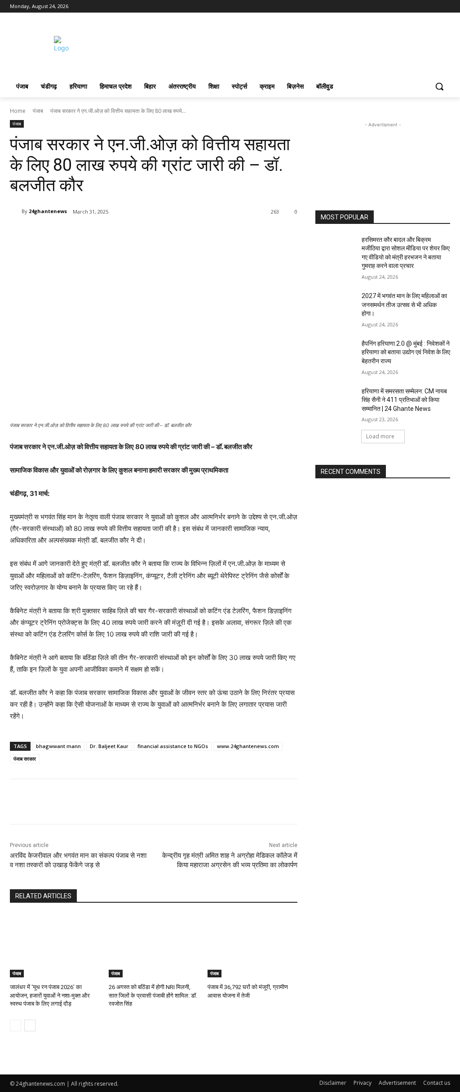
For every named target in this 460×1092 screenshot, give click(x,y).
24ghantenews (48, 211)
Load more (380, 436)
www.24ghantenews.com (248, 746)
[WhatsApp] (116, 235)
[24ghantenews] (16, 211)
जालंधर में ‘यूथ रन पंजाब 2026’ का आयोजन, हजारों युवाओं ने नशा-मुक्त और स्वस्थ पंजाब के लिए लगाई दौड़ (50, 995)
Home (18, 111)
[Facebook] (395, 6)
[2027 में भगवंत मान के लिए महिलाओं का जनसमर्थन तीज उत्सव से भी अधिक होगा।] (335, 306)
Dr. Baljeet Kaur (109, 746)
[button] (439, 86)
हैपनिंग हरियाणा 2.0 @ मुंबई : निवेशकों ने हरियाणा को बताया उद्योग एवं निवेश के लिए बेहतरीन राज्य (406, 352)
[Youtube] (445, 6)
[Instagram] (407, 6)
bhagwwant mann (58, 746)
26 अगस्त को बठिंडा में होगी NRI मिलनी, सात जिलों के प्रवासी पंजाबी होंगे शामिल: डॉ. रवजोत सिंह (153, 995)
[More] (137, 235)
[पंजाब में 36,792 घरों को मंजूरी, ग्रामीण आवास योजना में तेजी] (252, 945)
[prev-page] (15, 1025)
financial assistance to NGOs (172, 746)
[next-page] (29, 1025)
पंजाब (38, 111)
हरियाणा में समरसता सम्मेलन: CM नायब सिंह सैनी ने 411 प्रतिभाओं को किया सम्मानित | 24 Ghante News (404, 400)
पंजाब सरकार (24, 758)
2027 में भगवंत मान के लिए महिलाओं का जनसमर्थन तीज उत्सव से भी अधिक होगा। (404, 304)
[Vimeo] (432, 6)
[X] (420, 6)
